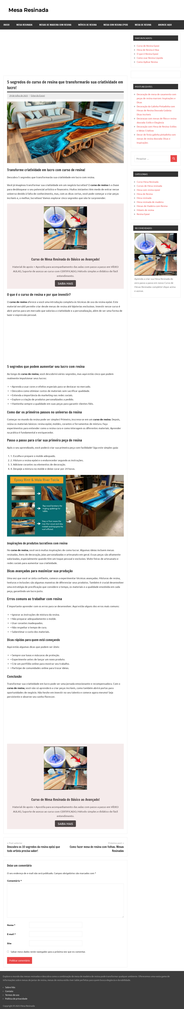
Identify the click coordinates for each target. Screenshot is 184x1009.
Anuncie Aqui (165, 24)
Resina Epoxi (143, 213)
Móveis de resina (87, 24)
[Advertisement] (65, 54)
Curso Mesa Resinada (147, 181)
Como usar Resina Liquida (150, 57)
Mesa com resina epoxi (115, 24)
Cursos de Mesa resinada (149, 185)
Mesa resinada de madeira (150, 201)
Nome (11, 925)
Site (9, 943)
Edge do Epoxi (38, 95)
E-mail (11, 934)
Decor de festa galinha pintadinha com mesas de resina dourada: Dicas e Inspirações (156, 138)
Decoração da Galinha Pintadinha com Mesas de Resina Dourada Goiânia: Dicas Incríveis (156, 110)
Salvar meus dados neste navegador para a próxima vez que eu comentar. (48, 951)
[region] (37, 986)
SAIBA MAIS (65, 283)
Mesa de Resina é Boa (148, 49)
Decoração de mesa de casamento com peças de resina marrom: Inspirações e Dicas (156, 98)
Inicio (6, 24)
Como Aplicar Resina (147, 61)
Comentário (14, 880)
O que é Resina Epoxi (147, 53)
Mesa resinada (24, 24)
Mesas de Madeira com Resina (55, 24)
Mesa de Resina (143, 24)
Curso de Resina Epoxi (148, 45)
